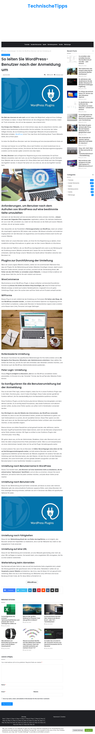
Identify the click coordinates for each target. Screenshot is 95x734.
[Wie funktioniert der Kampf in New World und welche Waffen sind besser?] (72, 71)
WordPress (19, 134)
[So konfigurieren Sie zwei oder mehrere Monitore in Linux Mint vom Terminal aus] (72, 117)
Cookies (63, 716)
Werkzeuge (67, 44)
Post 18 (4, 722)
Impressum (56, 716)
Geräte (61, 44)
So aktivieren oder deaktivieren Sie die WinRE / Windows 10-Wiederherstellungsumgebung (86, 82)
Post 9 (42, 718)
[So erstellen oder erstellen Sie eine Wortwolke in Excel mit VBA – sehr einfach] (72, 58)
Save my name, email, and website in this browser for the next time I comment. (26, 698)
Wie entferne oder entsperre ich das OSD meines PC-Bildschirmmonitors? (86, 163)
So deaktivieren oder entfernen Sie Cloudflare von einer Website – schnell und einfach (86, 105)
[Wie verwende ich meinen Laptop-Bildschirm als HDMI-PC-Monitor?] (72, 140)
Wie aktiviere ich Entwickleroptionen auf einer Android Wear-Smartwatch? (9, 643)
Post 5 (23, 718)
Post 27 (21, 724)
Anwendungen (11, 51)
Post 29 (32, 724)
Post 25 (42, 722)
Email (3, 691)
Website (35, 691)
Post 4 (18, 718)
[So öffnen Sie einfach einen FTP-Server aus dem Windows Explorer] (72, 94)
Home (4, 51)
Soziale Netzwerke (36, 44)
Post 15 (31, 720)
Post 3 (14, 718)
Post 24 (37, 722)
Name (3, 684)
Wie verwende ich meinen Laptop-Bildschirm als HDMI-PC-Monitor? (86, 140)
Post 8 (38, 718)
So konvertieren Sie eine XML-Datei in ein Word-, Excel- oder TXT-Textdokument (52, 619)
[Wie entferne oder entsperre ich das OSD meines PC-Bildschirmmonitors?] (72, 163)
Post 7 (33, 718)
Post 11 (10, 720)
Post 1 (4, 718)
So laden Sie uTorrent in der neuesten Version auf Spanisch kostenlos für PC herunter (53, 643)
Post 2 (9, 718)
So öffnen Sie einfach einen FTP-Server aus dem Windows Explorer (86, 94)
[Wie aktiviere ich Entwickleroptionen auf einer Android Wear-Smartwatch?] (10, 634)
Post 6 (28, 718)
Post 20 (15, 722)
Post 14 (26, 720)
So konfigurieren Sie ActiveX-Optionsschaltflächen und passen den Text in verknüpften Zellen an (10, 620)
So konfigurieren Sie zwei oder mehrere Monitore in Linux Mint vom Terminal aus (86, 117)
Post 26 (15, 724)
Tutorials (26, 44)
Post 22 (20, 722)
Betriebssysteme (53, 44)
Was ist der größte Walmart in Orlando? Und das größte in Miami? (31, 618)
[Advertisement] (47, 25)
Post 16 (37, 720)
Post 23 (31, 722)
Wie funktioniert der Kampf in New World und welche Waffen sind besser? (85, 71)
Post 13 (21, 720)
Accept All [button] (89, 730)
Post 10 (5, 720)
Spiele (44, 44)
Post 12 (15, 720)
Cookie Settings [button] (78, 730)
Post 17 (42, 720)
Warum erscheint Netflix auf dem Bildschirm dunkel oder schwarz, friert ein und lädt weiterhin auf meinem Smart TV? (32, 644)
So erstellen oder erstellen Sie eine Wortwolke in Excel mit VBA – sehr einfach (85, 59)
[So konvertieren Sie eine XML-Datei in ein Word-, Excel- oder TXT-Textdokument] (53, 609)
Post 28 (26, 724)
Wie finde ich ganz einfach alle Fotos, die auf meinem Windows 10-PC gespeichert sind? (85, 128)
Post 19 (9, 722)
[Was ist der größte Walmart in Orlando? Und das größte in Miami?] (32, 609)
